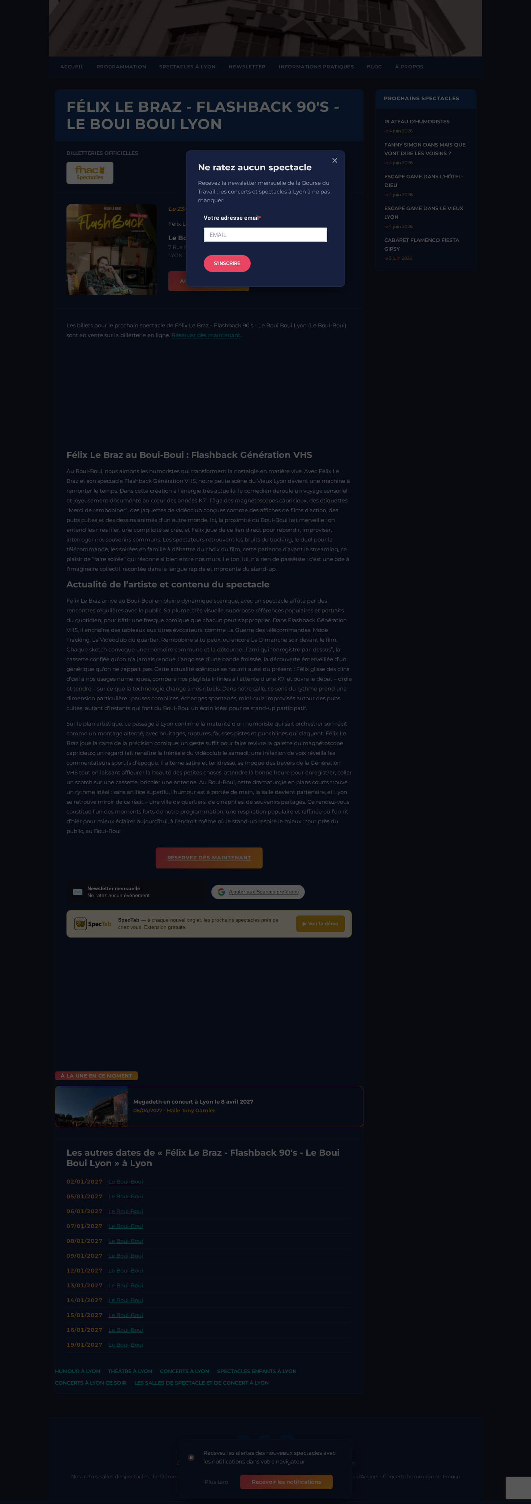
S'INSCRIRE (227, 263)
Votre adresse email (231, 217)
